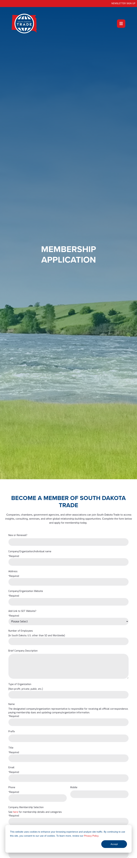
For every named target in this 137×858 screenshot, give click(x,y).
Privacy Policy (91, 835)
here (15, 812)
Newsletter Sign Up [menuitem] (123, 3)
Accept (114, 844)
